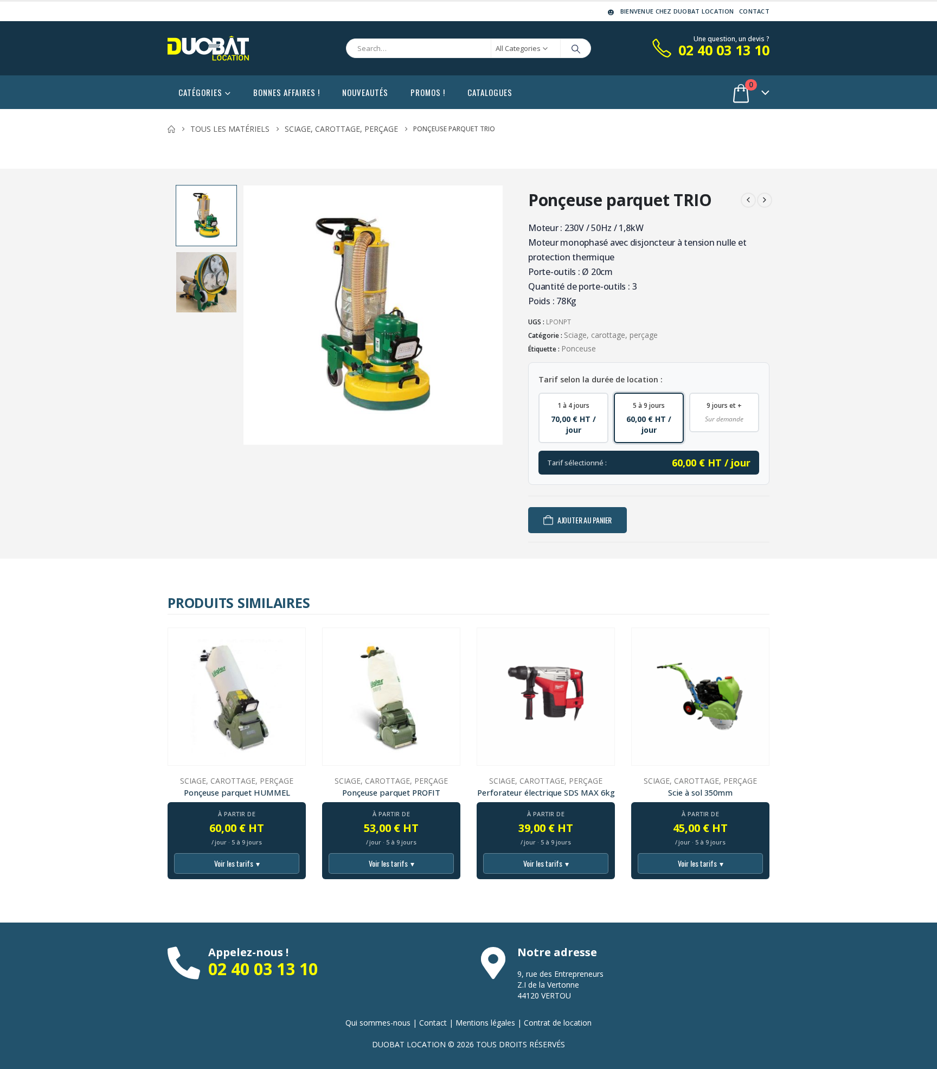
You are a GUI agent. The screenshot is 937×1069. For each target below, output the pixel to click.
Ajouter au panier (584, 520)
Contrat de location (558, 1022)
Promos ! (427, 92)
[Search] (576, 48)
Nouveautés (365, 92)
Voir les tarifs (237, 863)
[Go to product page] (236, 696)
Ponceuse (578, 348)
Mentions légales (485, 1022)
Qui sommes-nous (377, 1022)
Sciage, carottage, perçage (611, 335)
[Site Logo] (208, 48)
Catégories (200, 92)
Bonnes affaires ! (286, 92)
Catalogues (489, 92)
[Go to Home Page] (171, 129)
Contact (754, 11)
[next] (764, 200)
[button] (245, 315)
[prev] (748, 200)
